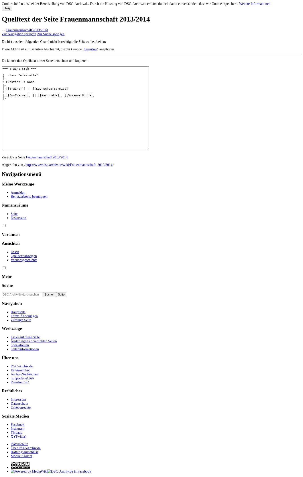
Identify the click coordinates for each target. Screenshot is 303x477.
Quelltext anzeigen (24, 256)
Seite (14, 214)
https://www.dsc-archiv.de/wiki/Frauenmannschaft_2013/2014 (69, 165)
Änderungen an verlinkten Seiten (34, 341)
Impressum (18, 399)
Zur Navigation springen (19, 34)
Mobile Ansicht (21, 456)
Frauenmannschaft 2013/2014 (27, 30)
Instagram (17, 428)
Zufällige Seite (21, 320)
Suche (7, 285)
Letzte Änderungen (24, 316)
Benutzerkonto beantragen (29, 196)
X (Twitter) (18, 436)
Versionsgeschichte (24, 260)
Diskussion (18, 218)
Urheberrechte (21, 407)
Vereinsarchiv (20, 370)
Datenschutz (19, 403)
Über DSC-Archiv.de (26, 448)
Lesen (15, 252)
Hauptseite (18, 312)
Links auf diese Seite (25, 337)
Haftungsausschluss (24, 452)
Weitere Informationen (254, 4)
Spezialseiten (20, 345)
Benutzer (90, 49)
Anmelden (18, 192)
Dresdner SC (20, 382)
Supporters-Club (22, 378)
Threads (16, 432)
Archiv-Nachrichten (25, 374)
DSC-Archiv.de (22, 366)
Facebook (17, 424)
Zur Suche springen (51, 34)
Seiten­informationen (25, 349)
